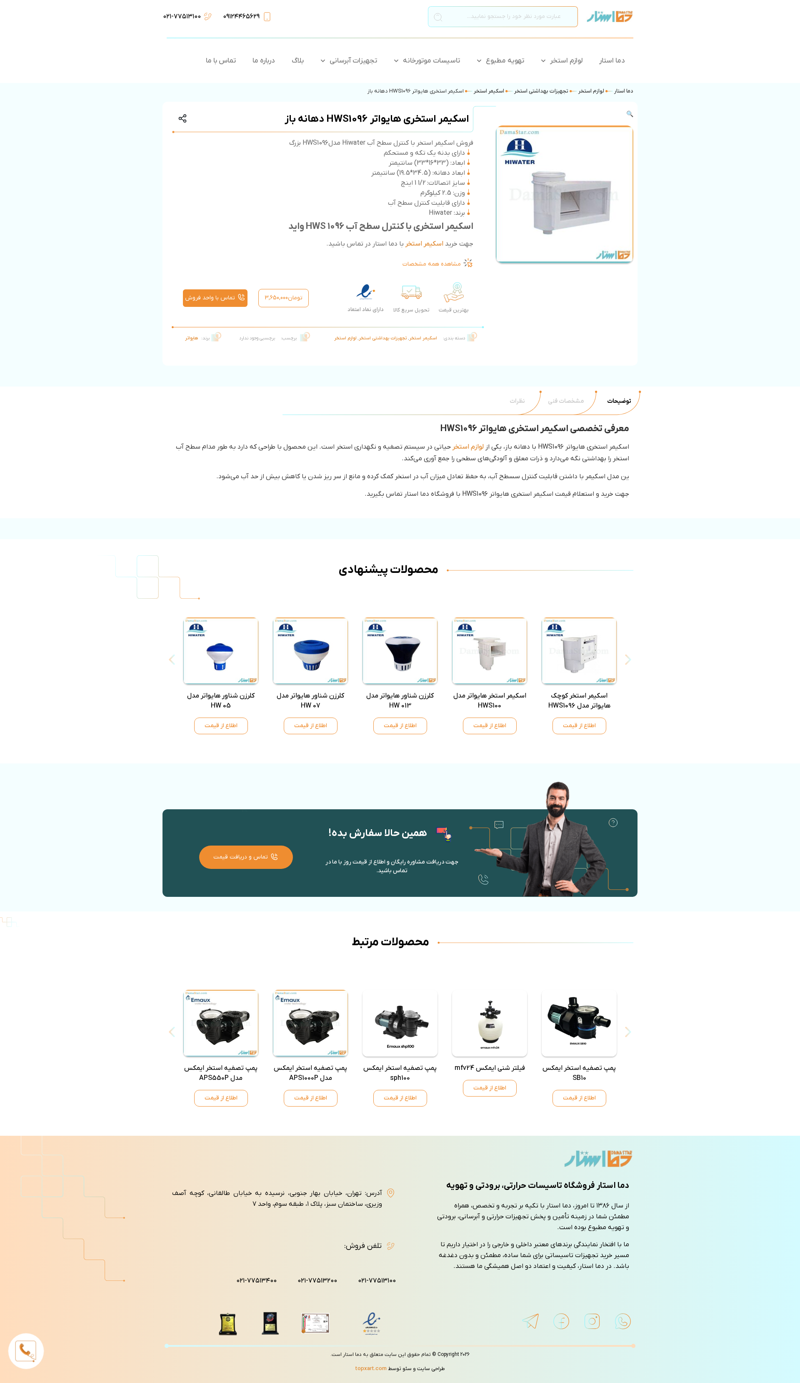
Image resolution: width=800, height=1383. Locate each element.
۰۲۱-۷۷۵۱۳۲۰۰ (317, 1281)
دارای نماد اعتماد (366, 309)
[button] (558, 114)
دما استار (612, 60)
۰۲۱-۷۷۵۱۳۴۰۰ (256, 1281)
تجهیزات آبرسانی (353, 60)
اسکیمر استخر (489, 91)
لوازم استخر (566, 60)
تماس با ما (221, 60)
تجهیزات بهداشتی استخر (541, 91)
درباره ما (263, 60)
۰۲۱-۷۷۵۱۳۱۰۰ (182, 17)
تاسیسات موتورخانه (431, 60)
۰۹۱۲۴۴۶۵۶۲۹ (241, 17)
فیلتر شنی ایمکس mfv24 (490, 1068)
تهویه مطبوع (505, 60)
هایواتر (191, 338)
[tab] (619, 401)
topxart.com (371, 1368)
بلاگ (298, 60)
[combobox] (503, 17)
